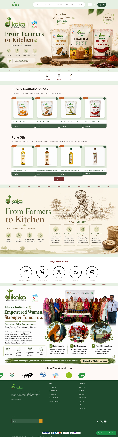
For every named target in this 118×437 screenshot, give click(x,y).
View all (59, 179)
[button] (90, 4)
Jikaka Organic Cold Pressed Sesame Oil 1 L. (47, 170)
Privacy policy (52, 387)
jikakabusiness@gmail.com (16, 399)
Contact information (54, 401)
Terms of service (53, 397)
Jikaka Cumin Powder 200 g (43, 121)
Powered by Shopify (22, 436)
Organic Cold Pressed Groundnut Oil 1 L (70, 170)
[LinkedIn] (105, 421)
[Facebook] (97, 421)
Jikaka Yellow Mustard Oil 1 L (19, 170)
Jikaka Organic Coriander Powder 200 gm (70, 121)
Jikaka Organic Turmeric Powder (20, 121)
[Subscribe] (41, 421)
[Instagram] (101, 421)
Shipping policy (53, 390)
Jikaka (16, 436)
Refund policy (52, 394)
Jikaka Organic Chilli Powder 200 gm (93, 121)
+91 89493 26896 (14, 401)
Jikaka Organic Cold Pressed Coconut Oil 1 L (94, 170)
